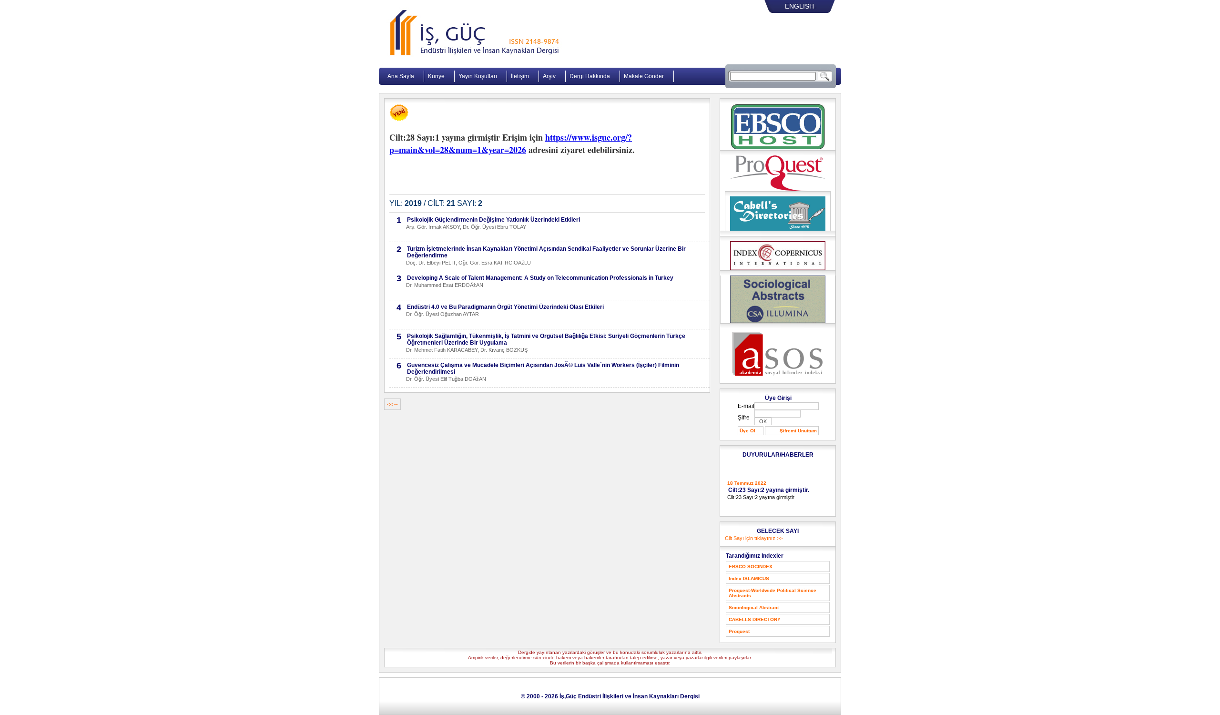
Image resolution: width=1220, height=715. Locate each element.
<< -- (392, 404)
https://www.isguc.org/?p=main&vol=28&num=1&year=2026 (510, 143)
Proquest (739, 631)
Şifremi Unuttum (798, 430)
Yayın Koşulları (477, 76)
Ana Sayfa (400, 76)
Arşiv (549, 76)
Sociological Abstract (754, 607)
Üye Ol (747, 430)
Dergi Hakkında (589, 76)
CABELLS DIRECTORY (755, 619)
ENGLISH (799, 6)
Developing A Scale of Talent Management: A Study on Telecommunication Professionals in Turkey (540, 278)
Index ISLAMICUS (749, 578)
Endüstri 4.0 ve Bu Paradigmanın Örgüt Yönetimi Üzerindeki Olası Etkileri (505, 307)
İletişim (520, 76)
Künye (436, 76)
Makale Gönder (644, 76)
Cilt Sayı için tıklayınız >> (754, 538)
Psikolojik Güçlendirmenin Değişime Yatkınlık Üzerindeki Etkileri (493, 219)
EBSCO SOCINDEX (751, 566)
